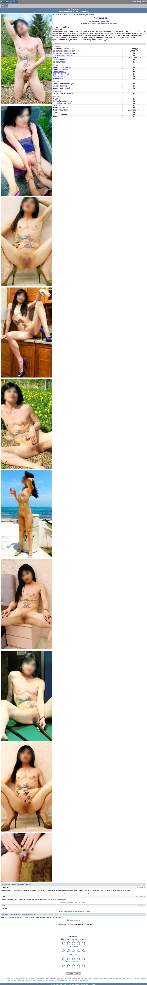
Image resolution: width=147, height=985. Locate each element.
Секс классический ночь (63, 55)
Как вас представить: (73, 920)
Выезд (55, 57)
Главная (4, 6)
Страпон (56, 105)
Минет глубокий (59, 72)
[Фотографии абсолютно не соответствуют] (63, 966)
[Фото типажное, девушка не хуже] (78, 966)
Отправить (69, 973)
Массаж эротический (61, 88)
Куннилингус (58, 78)
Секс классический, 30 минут (65, 53)
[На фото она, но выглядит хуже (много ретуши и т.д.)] (73, 966)
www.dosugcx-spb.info (139, 3)
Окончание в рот (60, 76)
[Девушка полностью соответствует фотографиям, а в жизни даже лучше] (83, 966)
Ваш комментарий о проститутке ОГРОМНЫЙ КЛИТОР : (73, 925)
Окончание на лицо (61, 74)
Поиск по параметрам (9, 2)
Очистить (78, 973)
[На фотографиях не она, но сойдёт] (68, 966)
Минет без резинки (60, 69)
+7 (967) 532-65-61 (99, 18)
